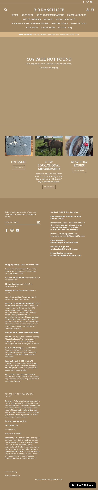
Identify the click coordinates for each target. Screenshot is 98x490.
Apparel (48, 19)
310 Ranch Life (49, 10)
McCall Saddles (76, 14)
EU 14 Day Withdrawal (82, 485)
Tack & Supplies (32, 19)
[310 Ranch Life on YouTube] (17, 230)
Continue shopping (49, 67)
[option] (49, 34)
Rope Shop (27, 14)
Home (15, 14)
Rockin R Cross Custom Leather (30, 23)
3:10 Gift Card (78, 23)
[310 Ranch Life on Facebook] (6, 230)
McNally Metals (65, 19)
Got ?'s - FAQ (65, 27)
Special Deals (60, 23)
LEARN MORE (48, 27)
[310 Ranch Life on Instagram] (12, 230)
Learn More (49, 187)
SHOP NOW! (19, 167)
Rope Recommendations (50, 14)
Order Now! (79, 170)
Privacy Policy (11, 472)
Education (32, 27)
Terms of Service (12, 475)
